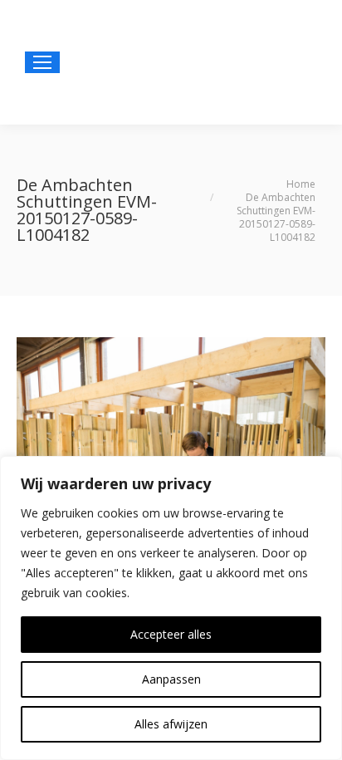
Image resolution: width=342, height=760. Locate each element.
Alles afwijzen (171, 724)
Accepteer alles (171, 634)
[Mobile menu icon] (42, 62)
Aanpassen (171, 679)
